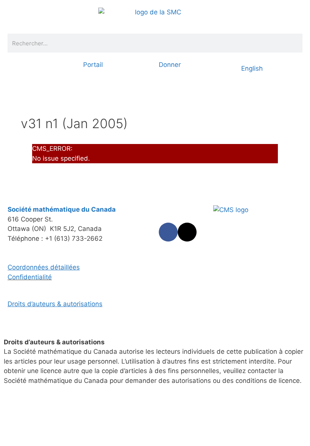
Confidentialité (30, 277)
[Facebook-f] (168, 232)
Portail (93, 64)
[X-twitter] (187, 232)
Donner (170, 64)
